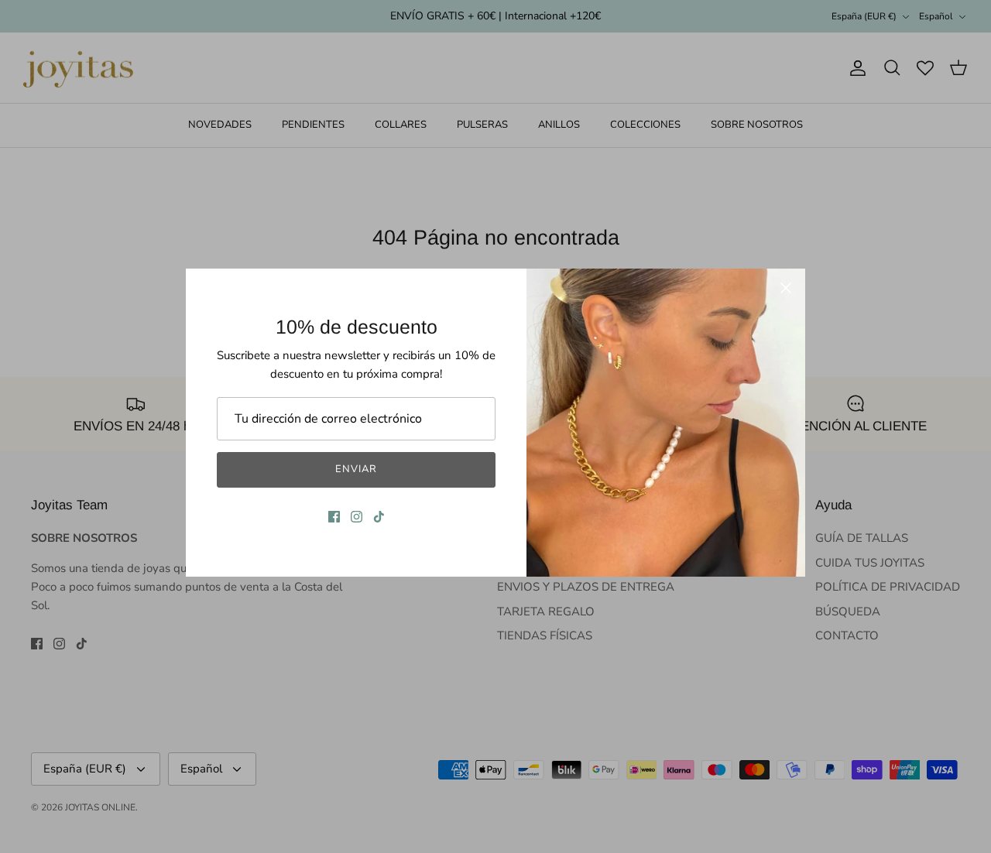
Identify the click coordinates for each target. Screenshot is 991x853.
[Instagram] (356, 516)
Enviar (356, 469)
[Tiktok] (379, 516)
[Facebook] (334, 516)
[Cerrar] (786, 288)
